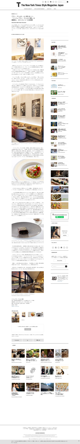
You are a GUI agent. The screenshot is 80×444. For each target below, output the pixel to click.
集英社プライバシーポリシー (47, 427)
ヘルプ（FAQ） (26, 428)
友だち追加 (28, 329)
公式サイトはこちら (15, 306)
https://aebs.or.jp (60, 281)
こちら (62, 280)
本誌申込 (64, 235)
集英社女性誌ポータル (37, 430)
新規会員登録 (59, 260)
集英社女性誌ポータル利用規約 (37, 427)
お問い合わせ (55, 427)
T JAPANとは (25, 427)
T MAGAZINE (44, 430)
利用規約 (29, 427)
